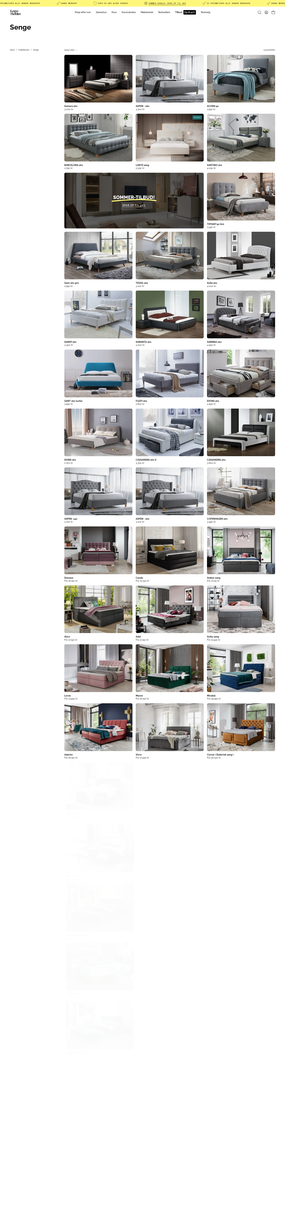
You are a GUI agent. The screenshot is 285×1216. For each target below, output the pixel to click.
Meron (139, 696)
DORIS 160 (70, 460)
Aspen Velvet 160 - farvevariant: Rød (143, 820)
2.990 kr (68, 286)
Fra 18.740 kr (71, 580)
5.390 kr (140, 168)
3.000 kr (68, 109)
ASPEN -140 (70, 519)
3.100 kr (140, 286)
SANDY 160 (70, 342)
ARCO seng (142, 876)
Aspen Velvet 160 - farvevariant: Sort (140, 820)
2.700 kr (68, 462)
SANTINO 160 (214, 165)
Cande (139, 578)
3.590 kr (68, 997)
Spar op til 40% (134, 205)
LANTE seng (142, 165)
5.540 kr (211, 1056)
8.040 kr (211, 1114)
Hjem (12, 50)
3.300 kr (140, 109)
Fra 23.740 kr (142, 580)
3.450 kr (68, 344)
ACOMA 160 (142, 935)
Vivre (139, 755)
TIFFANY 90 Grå (215, 224)
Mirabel (211, 696)
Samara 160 (71, 106)
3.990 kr (211, 521)
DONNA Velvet (144, 1112)
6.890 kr (140, 1056)
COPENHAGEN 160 (217, 519)
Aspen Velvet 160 (145, 813)
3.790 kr (211, 938)
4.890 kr (211, 997)
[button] (259, 12)
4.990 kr (211, 344)
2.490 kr (211, 227)
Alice (67, 637)
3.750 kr (140, 462)
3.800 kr (211, 462)
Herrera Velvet (215, 813)
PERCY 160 (213, 935)
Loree (67, 696)
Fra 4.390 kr (70, 879)
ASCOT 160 (213, 876)
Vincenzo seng (72, 813)
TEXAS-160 (142, 283)
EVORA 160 (213, 401)
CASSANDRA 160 (216, 460)
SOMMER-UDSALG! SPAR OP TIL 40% (167, 3)
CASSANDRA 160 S (146, 460)
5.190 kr (140, 816)
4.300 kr (140, 344)
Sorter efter (69, 50)
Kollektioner (23, 50)
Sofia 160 (212, 283)
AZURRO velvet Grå (75, 935)
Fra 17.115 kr (213, 580)
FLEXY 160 (141, 401)
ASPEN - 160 (142, 519)
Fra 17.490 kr (213, 639)
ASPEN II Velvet (144, 1053)
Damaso (68, 578)
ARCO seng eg (72, 1171)
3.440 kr (68, 938)
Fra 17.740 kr (70, 639)
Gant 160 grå (71, 283)
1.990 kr (211, 109)
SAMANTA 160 (143, 342)
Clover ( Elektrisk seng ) (220, 755)
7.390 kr (211, 816)
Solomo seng (71, 876)
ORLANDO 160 (72, 994)
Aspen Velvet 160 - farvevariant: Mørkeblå (146, 820)
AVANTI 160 (142, 994)
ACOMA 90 (213, 106)
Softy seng (213, 637)
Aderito (68, 755)
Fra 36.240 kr (214, 757)
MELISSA (212, 994)
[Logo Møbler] (15, 12)
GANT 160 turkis (73, 401)
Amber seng (213, 578)
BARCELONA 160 (73, 165)
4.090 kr (211, 168)
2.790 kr (68, 168)
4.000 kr (211, 286)
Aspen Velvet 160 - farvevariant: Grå (137, 820)
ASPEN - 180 (142, 106)
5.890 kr (68, 1114)
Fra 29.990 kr (214, 698)
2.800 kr (140, 403)
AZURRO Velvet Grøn (75, 1053)
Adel (138, 637)
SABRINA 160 (214, 342)
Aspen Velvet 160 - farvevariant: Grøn (149, 820)
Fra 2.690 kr (142, 879)
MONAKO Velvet (73, 1112)
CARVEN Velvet (215, 1112)
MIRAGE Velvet (215, 1053)
